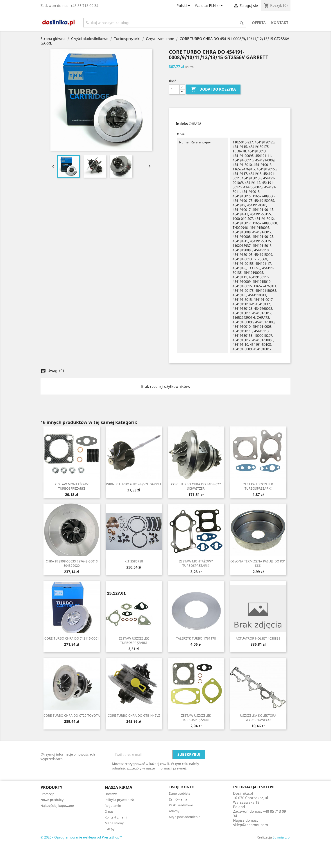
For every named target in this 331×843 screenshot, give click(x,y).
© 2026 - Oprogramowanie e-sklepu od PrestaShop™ (81, 837)
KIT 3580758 (134, 561)
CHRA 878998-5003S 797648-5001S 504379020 (72, 563)
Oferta (259, 22)
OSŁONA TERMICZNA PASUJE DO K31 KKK (258, 563)
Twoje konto (182, 787)
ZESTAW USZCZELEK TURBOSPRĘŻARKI (258, 486)
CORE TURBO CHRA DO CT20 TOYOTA (71, 715)
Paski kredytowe (181, 805)
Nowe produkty (52, 800)
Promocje (47, 794)
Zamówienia (178, 799)
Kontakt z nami (116, 817)
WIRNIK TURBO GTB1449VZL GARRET (133, 484)
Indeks (182, 123)
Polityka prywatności (120, 800)
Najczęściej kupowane (57, 805)
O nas (109, 811)
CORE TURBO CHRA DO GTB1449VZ (134, 715)
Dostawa (111, 794)
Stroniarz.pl (281, 837)
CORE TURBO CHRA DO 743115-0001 (71, 638)
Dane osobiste (179, 793)
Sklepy (109, 829)
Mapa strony (114, 823)
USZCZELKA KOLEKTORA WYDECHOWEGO (258, 717)
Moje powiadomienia (184, 817)
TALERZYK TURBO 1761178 (196, 638)
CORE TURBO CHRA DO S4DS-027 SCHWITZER (196, 486)
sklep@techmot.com (250, 824)
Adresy (174, 811)
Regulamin (113, 805)
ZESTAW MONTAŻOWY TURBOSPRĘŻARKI (71, 486)
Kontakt (279, 22)
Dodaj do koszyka (213, 89)
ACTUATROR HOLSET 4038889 (258, 638)
